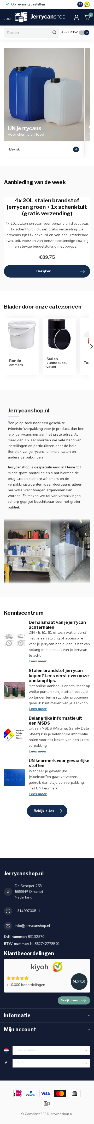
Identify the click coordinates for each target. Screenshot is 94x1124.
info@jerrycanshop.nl (32, 925)
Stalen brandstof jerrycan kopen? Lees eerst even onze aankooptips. (59, 675)
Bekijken (43, 271)
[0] (87, 17)
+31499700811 (27, 910)
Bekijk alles (44, 810)
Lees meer (38, 661)
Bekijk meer (69, 1000)
